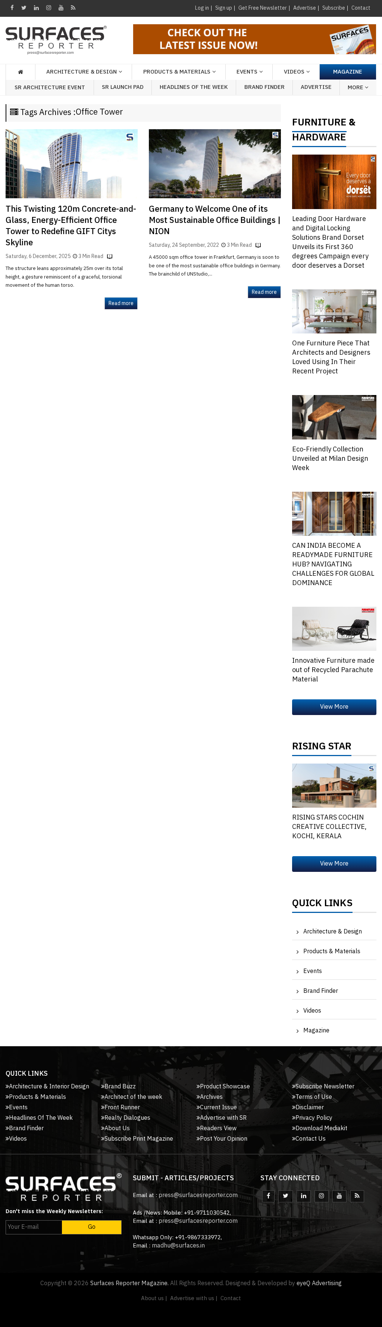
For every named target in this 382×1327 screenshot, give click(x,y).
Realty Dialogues (127, 1118)
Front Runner (122, 1108)
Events (312, 971)
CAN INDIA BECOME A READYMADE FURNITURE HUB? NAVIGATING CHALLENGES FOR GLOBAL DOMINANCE (333, 564)
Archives (211, 1097)
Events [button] (247, 72)
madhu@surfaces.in (178, 1246)
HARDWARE (319, 139)
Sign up (223, 8)
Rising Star (321, 748)
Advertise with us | (193, 1298)
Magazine (347, 72)
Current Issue (218, 1108)
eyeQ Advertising (319, 1283)
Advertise (304, 8)
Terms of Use (313, 1097)
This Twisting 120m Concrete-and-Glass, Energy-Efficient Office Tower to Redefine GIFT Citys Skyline (71, 226)
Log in (202, 8)
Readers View (218, 1129)
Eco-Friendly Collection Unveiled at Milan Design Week (330, 459)
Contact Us (310, 1139)
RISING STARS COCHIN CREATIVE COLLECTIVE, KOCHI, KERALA (329, 827)
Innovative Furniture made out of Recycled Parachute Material (333, 670)
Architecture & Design (332, 932)
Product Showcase (225, 1087)
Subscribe (333, 8)
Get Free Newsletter (262, 8)
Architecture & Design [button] (81, 72)
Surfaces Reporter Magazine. (129, 1283)
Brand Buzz (120, 1087)
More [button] (356, 87)
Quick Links (322, 905)
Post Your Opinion (223, 1139)
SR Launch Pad (123, 87)
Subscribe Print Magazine (138, 1139)
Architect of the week (133, 1097)
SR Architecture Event (50, 87)
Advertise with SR (223, 1118)
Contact (360, 8)
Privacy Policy (313, 1118)
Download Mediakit (321, 1129)
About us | (154, 1298)
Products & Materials (331, 952)
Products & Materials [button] (176, 72)
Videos (294, 72)
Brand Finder (264, 87)
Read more (121, 303)
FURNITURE (319, 124)
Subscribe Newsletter (324, 1087)
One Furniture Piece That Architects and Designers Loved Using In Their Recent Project (331, 357)
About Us (117, 1129)
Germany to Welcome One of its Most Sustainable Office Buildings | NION (215, 220)
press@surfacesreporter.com (198, 1195)
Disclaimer (309, 1108)
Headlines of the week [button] (194, 87)
